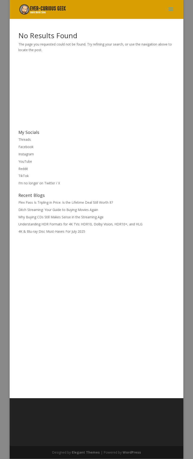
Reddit (23, 168)
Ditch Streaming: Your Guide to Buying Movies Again (58, 209)
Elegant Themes (86, 452)
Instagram (26, 154)
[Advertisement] (53, 92)
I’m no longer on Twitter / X (39, 183)
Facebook (25, 147)
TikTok (23, 176)
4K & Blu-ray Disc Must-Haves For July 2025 (51, 231)
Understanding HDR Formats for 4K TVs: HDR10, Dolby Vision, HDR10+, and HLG (80, 224)
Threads (24, 139)
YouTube (25, 161)
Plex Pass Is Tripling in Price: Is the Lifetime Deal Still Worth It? (65, 202)
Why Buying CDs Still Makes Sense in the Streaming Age (61, 217)
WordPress (132, 452)
